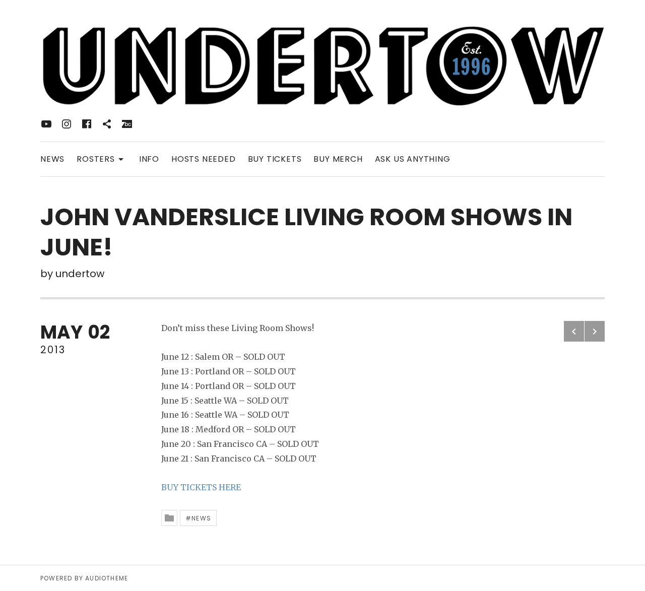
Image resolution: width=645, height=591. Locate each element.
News (201, 518)
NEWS (52, 159)
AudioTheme (106, 578)
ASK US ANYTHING (412, 159)
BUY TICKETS (275, 159)
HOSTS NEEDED (203, 159)
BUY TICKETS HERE (201, 487)
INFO (149, 159)
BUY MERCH (337, 159)
